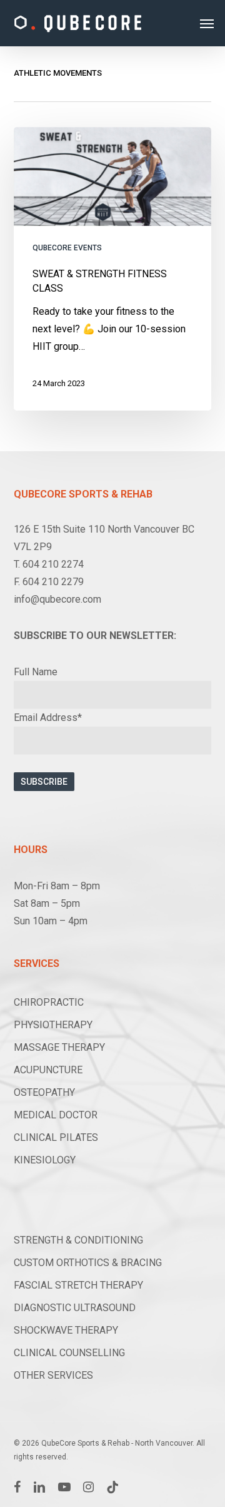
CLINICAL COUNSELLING (69, 1353)
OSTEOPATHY (44, 1092)
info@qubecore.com (57, 599)
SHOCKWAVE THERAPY (66, 1330)
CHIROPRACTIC (49, 1002)
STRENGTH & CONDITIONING (78, 1240)
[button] (207, 23)
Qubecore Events (67, 247)
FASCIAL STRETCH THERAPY (78, 1285)
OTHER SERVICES (53, 1375)
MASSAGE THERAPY (59, 1047)
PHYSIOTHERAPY (53, 1025)
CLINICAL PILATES (56, 1137)
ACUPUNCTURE (48, 1070)
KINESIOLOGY (45, 1160)
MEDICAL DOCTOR (56, 1115)
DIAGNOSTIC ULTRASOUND (75, 1308)
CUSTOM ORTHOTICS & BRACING (88, 1263)
